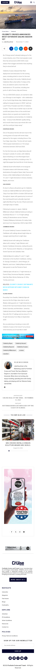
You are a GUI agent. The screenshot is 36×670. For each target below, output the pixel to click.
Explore (6, 610)
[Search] (34, 2)
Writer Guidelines (7, 620)
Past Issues (5, 598)
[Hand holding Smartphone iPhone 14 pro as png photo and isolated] (18, 469)
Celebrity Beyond (8, 347)
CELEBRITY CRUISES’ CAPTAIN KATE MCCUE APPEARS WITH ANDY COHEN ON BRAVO (18, 287)
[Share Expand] (30, 49)
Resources (5, 623)
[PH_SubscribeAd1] (18, 335)
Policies (6, 632)
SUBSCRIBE (5, 2)
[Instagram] (18, 658)
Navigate (6, 588)
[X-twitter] (26, 658)
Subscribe (5, 592)
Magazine (5, 595)
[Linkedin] (14, 658)
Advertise (5, 614)
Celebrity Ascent (21, 343)
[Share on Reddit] (26, 49)
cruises (21, 350)
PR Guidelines (6, 617)
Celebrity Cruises (22, 347)
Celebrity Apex (7, 343)
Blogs (3, 601)
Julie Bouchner (8, 42)
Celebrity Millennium (9, 350)
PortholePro (5, 605)
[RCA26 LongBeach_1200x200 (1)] (18, 547)
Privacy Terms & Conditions (10, 635)
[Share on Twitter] (16, 49)
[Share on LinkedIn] (21, 49)
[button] (3, 435)
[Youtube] (22, 658)
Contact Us (5, 627)
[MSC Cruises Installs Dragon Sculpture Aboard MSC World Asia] (18, 429)
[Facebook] (10, 658)
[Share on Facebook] (11, 49)
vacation (6, 354)
